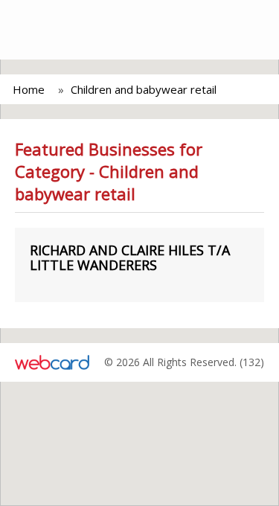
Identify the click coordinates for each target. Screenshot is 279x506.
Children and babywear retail (144, 89)
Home (29, 89)
